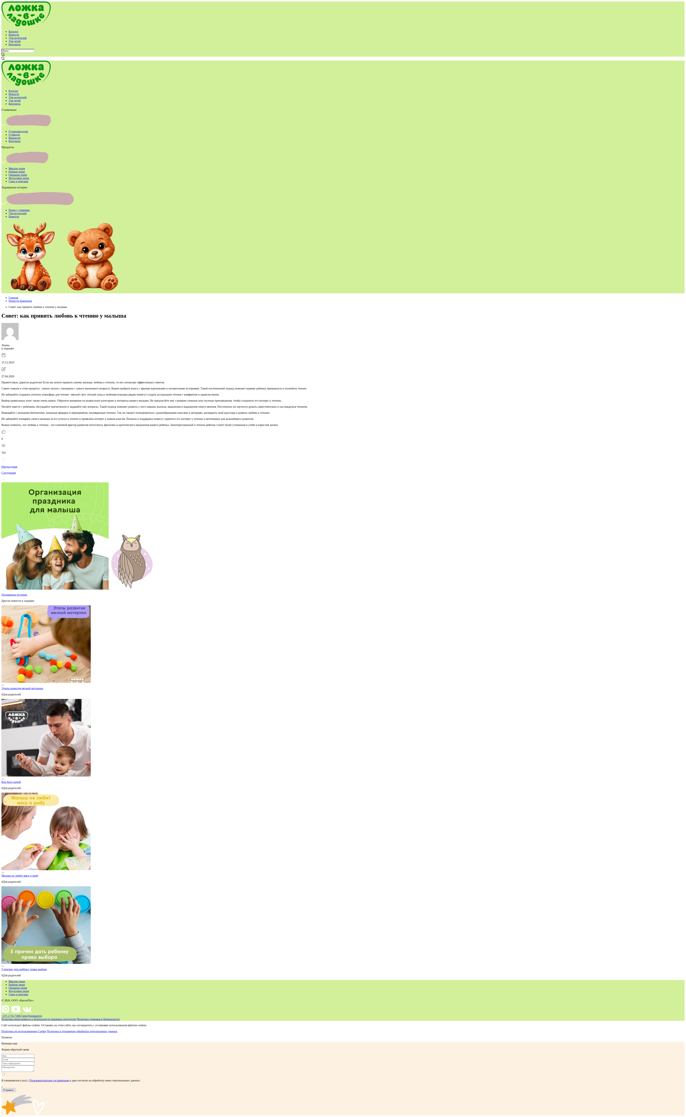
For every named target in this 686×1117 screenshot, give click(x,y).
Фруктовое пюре (19, 178)
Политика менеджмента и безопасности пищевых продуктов (38, 1019)
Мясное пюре (17, 168)
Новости (14, 34)
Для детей (15, 41)
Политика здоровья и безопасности (98, 1019)
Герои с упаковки (19, 210)
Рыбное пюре (17, 171)
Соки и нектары (18, 181)
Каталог (13, 31)
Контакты (15, 44)
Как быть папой (11, 782)
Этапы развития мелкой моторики (22, 688)
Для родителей (18, 37)
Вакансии (15, 137)
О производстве (18, 131)
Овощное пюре (18, 174)
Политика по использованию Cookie (23, 1031)
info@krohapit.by (32, 1015)
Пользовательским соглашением (49, 1080)
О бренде (14, 134)
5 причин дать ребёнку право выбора (24, 969)
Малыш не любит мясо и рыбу (19, 875)
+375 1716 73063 (11, 1015)
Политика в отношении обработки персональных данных (82, 1031)
